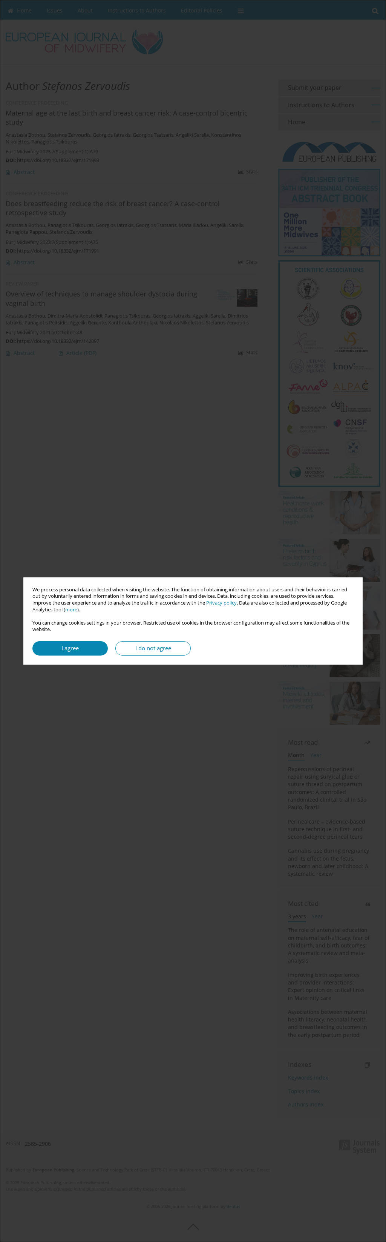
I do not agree (153, 648)
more (71, 609)
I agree (70, 648)
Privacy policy (221, 603)
